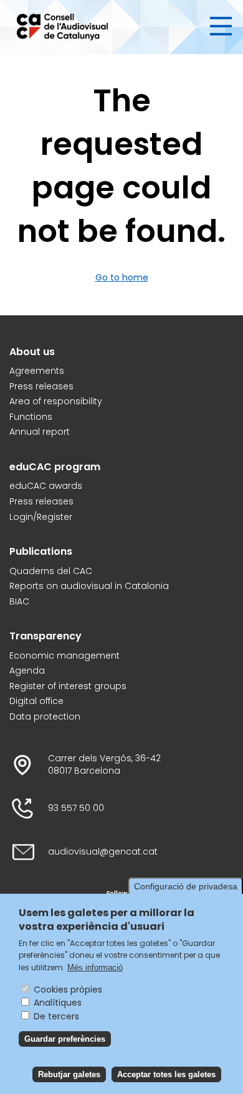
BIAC (19, 602)
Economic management (64, 656)
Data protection (44, 717)
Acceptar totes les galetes (166, 1074)
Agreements (36, 371)
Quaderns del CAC (50, 571)
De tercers (56, 1016)
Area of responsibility (55, 401)
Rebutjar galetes (69, 1074)
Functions (30, 417)
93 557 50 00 (76, 808)
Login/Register (40, 517)
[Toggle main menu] (221, 26)
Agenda (27, 671)
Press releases (41, 386)
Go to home (121, 277)
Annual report (39, 432)
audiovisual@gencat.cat (103, 852)
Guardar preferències (64, 1039)
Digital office (36, 701)
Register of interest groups (67, 686)
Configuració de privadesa (185, 886)
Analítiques (58, 1002)
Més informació (95, 967)
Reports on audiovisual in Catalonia (89, 586)
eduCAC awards (45, 486)
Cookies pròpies (68, 989)
